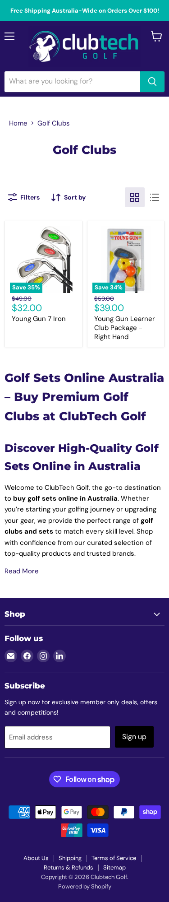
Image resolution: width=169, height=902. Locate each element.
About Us (36, 858)
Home (18, 123)
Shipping (70, 858)
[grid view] (135, 197)
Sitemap (114, 867)
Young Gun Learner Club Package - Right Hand (124, 327)
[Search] (152, 81)
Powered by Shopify (84, 886)
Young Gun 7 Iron (39, 318)
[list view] (154, 197)
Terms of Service (113, 858)
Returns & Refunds (68, 867)
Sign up (134, 736)
